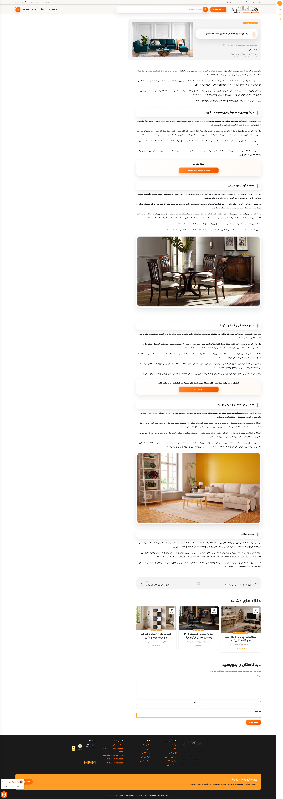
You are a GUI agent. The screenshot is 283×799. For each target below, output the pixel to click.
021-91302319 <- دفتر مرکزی (113, 755)
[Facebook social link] (255, 55)
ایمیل (195, 702)
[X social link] (250, 55)
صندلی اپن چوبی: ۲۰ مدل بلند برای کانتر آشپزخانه (240, 638)
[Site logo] (246, 9)
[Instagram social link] (94, 762)
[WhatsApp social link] (86, 762)
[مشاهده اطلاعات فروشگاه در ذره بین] (87, 748)
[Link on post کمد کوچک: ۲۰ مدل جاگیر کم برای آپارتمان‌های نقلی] (156, 618)
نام (260, 702)
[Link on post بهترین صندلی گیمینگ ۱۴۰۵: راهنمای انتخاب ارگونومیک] (199, 618)
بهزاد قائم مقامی (243, 45)
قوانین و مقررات (144, 757)
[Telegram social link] (233, 55)
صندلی (236, 633)
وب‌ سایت (258, 711)
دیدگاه (258, 676)
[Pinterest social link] (244, 55)
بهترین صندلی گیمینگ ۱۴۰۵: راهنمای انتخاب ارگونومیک (198, 635)
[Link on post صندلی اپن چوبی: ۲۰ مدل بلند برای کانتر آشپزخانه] (241, 619)
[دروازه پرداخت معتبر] (73, 748)
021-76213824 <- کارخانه (114, 759)
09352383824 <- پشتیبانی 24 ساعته (112, 750)
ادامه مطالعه (241, 648)
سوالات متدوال (145, 761)
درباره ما (147, 749)
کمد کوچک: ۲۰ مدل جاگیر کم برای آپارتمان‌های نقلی (156, 635)
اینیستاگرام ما (145, 753)
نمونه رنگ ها (172, 761)
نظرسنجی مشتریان (171, 757)
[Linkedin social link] (238, 55)
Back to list (198, 583)
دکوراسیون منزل (252, 23)
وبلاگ (245, 23)
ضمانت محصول (172, 765)
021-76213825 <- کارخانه (114, 763)
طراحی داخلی (172, 753)
